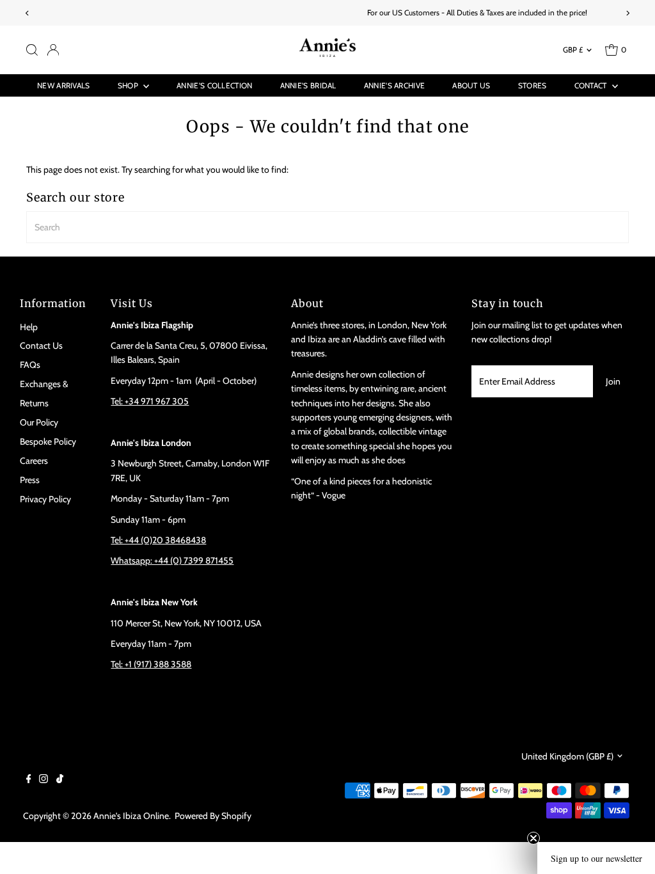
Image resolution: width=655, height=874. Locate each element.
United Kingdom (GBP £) (567, 756)
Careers (34, 460)
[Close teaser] (533, 838)
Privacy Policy (45, 499)
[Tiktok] (60, 780)
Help (29, 327)
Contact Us (41, 345)
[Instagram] (43, 780)
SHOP (129, 85)
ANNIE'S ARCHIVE (394, 85)
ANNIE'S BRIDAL (308, 85)
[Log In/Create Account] (53, 50)
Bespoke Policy (48, 441)
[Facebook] (29, 780)
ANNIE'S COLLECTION (214, 85)
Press (30, 480)
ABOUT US (471, 85)
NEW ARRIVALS (63, 85)
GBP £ (573, 49)
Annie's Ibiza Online (131, 816)
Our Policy (39, 422)
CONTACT (591, 85)
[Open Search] (32, 50)
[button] (596, 858)
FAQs (30, 364)
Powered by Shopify (213, 816)
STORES (532, 85)
